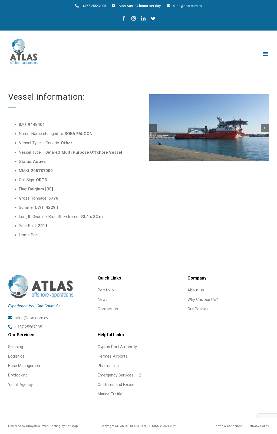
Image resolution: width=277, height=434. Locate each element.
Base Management (25, 365)
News (103, 299)
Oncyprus (33, 426)
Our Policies (198, 309)
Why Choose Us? (202, 299)
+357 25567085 (28, 327)
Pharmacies (108, 365)
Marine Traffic (110, 394)
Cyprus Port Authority (117, 346)
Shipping (15, 346)
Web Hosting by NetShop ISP (63, 426)
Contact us (108, 309)
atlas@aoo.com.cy (187, 6)
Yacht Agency (20, 384)
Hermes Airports (112, 356)
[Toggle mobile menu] (266, 54)
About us (195, 290)
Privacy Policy (259, 426)
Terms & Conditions (228, 426)
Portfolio (106, 290)
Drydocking (18, 375)
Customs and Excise (116, 384)
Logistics (16, 356)
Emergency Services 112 (119, 375)
